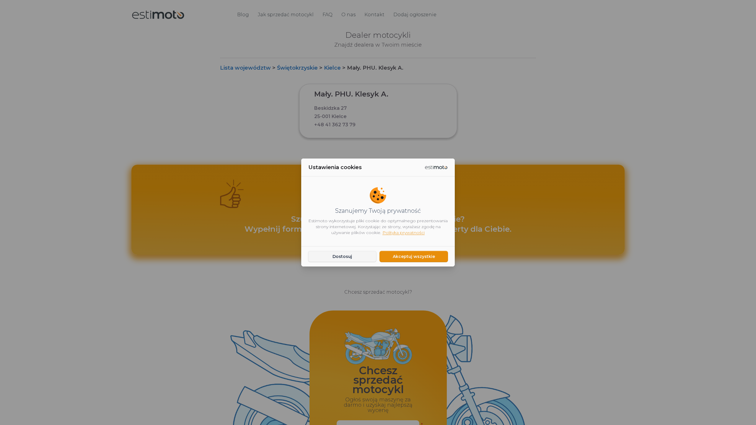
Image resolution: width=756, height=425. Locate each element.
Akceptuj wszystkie (414, 256)
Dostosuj (342, 256)
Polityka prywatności (403, 232)
